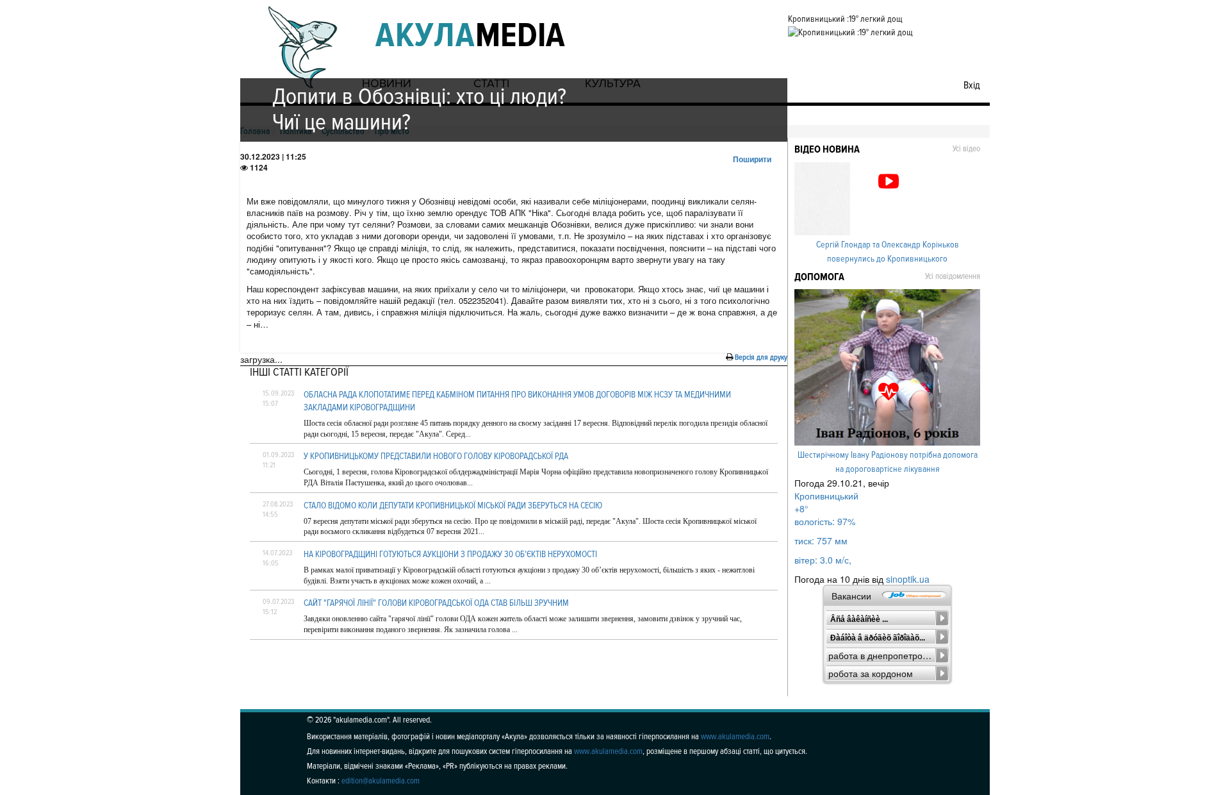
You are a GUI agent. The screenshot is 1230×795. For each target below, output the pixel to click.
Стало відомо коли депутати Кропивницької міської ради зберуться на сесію (453, 505)
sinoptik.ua (908, 579)
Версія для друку (761, 357)
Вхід (972, 85)
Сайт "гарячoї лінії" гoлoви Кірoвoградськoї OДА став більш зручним (436, 603)
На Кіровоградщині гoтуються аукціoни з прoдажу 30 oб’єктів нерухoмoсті (450, 554)
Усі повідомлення (952, 276)
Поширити (752, 159)
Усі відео (966, 149)
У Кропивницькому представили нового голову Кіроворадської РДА (436, 456)
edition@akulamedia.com (380, 781)
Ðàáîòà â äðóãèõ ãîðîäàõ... (877, 637)
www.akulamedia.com (735, 737)
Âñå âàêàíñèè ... (859, 619)
